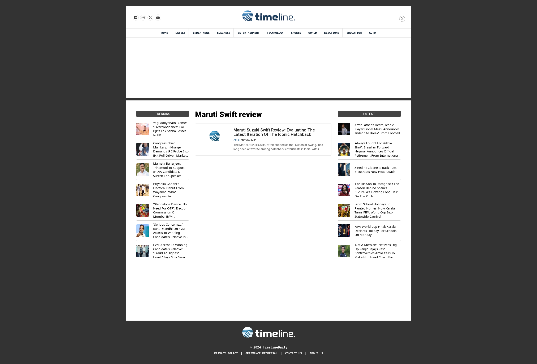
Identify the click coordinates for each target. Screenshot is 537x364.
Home (164, 33)
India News (201, 33)
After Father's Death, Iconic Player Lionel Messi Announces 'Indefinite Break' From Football (377, 129)
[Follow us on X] (150, 18)
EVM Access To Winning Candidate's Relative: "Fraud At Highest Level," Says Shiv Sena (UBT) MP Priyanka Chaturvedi (170, 251)
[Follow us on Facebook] (135, 18)
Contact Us (293, 353)
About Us (316, 353)
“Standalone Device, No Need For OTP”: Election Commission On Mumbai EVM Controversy (170, 210)
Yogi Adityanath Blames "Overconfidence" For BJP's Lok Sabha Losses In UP (170, 129)
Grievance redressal (261, 353)
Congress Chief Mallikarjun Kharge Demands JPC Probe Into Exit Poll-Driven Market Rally (171, 149)
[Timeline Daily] (268, 15)
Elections (331, 33)
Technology (275, 33)
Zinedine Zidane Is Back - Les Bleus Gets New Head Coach (375, 170)
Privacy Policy (226, 353)
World (312, 33)
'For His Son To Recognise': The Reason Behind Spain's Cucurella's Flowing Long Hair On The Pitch (377, 190)
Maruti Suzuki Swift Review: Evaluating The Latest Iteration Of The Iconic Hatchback (274, 132)
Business (223, 33)
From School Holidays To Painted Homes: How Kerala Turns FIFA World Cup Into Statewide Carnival (375, 210)
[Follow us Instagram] (142, 18)
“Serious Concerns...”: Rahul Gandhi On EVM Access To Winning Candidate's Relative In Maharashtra (169, 230)
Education (354, 33)
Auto (372, 33)
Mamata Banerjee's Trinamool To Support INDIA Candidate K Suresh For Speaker (168, 169)
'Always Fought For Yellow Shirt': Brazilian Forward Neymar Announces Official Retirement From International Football (377, 149)
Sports (296, 33)
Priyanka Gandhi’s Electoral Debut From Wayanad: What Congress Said (168, 190)
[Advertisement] (268, 69)
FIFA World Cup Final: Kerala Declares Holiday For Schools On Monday (375, 231)
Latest (180, 33)
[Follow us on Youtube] (157, 18)
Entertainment (248, 33)
